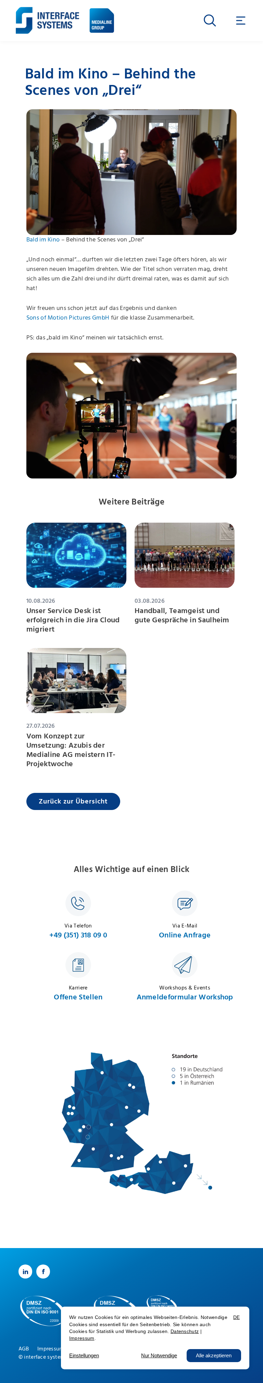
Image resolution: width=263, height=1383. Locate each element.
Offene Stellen (78, 997)
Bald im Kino (43, 240)
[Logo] (47, 15)
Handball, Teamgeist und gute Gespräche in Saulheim (182, 615)
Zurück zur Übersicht (73, 801)
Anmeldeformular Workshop (185, 997)
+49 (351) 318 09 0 (78, 935)
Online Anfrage (185, 935)
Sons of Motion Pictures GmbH (67, 318)
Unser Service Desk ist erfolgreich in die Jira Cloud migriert (73, 620)
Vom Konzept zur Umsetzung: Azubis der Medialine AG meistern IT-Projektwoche (71, 750)
